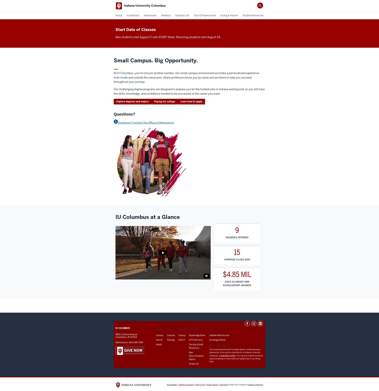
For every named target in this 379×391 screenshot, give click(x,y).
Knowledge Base (197, 335)
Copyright (223, 385)
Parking (171, 340)
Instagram (253, 323)
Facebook (247, 323)
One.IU (159, 340)
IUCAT (182, 340)
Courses (171, 335)
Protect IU (194, 364)
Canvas (159, 335)
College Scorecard (186, 385)
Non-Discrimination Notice (196, 356)
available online (228, 355)
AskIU (159, 344)
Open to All (199, 385)
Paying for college (164, 101)
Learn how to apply (191, 101)
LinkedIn (260, 323)
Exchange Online (217, 340)
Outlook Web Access (219, 335)
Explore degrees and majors (132, 101)
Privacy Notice (212, 385)
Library (182, 335)
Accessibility (172, 385)
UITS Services (196, 340)
